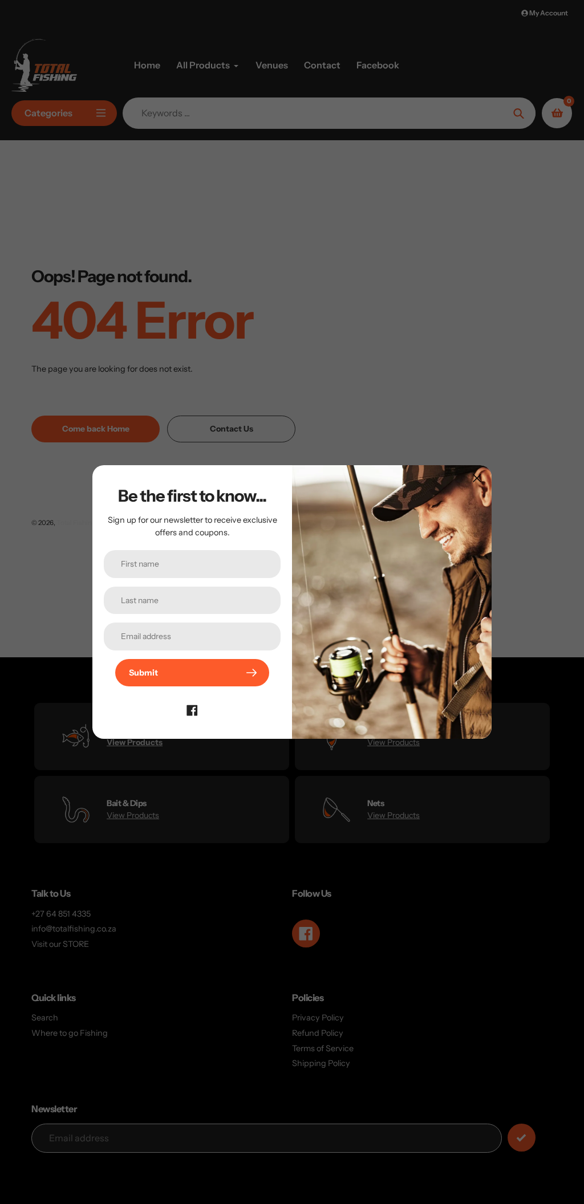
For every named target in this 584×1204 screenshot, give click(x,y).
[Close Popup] (477, 478)
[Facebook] (192, 709)
